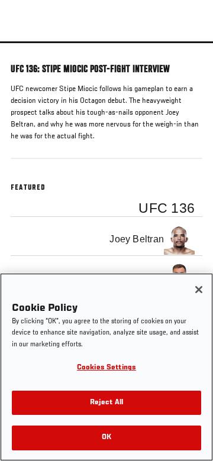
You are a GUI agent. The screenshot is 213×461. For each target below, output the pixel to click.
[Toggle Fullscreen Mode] (189, 50)
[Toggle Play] (25, 50)
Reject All (106, 403)
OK (106, 437)
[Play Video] (106, 42)
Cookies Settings (106, 368)
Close (192, 64)
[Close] (199, 290)
